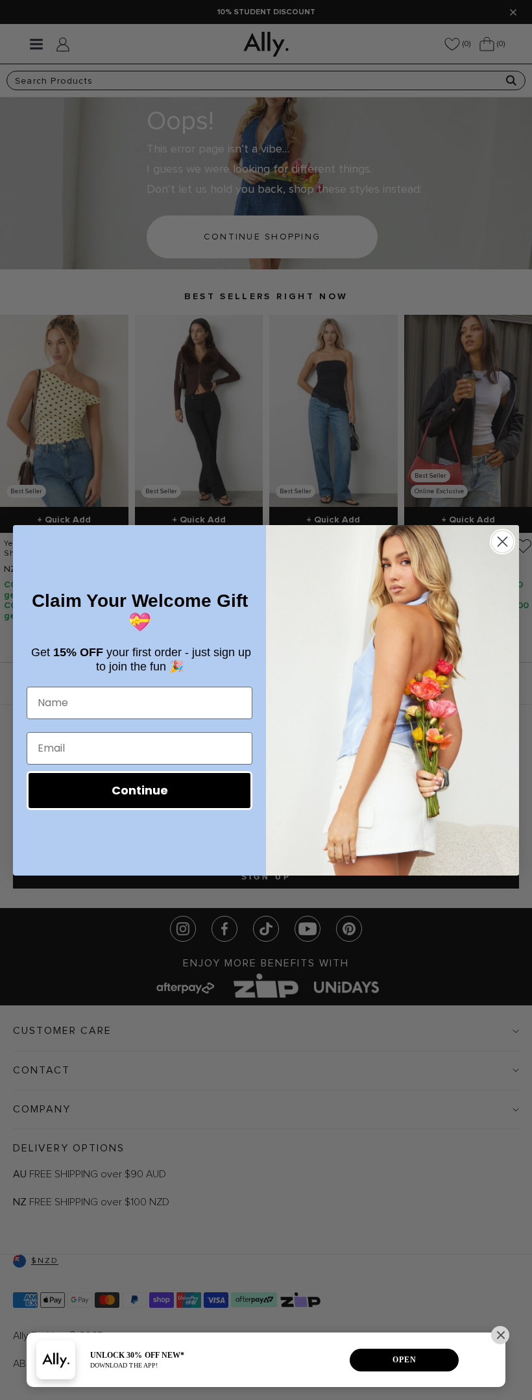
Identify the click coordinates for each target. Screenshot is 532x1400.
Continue (140, 790)
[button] (500, 1335)
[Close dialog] (502, 541)
